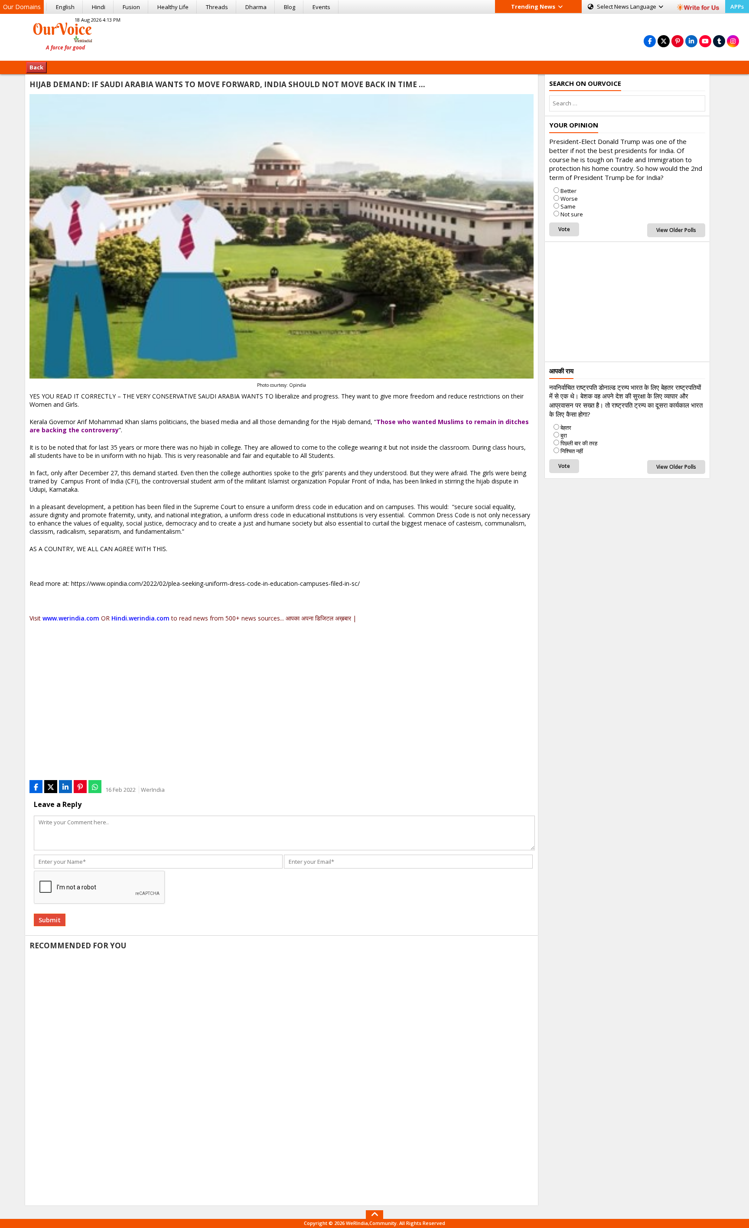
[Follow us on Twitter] (664, 41)
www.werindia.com (70, 618)
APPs (737, 6)
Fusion (131, 7)
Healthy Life (173, 7)
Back (36, 67)
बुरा (563, 435)
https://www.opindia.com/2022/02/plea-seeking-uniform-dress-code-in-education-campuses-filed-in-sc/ (215, 583)
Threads (217, 7)
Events (321, 7)
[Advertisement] (374, 36)
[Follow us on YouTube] (705, 41)
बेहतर (565, 427)
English (65, 7)
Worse (569, 198)
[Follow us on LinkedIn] (691, 41)
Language (627, 6)
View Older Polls (676, 230)
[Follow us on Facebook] (650, 41)
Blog (289, 7)
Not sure (571, 214)
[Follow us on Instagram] (733, 41)
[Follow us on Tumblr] (719, 41)
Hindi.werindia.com (140, 618)
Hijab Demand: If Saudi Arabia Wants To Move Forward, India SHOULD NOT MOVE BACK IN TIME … (227, 84)
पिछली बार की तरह (578, 443)
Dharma (256, 7)
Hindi (98, 7)
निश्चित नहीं (571, 451)
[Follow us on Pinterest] (677, 41)
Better (568, 191)
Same (568, 206)
